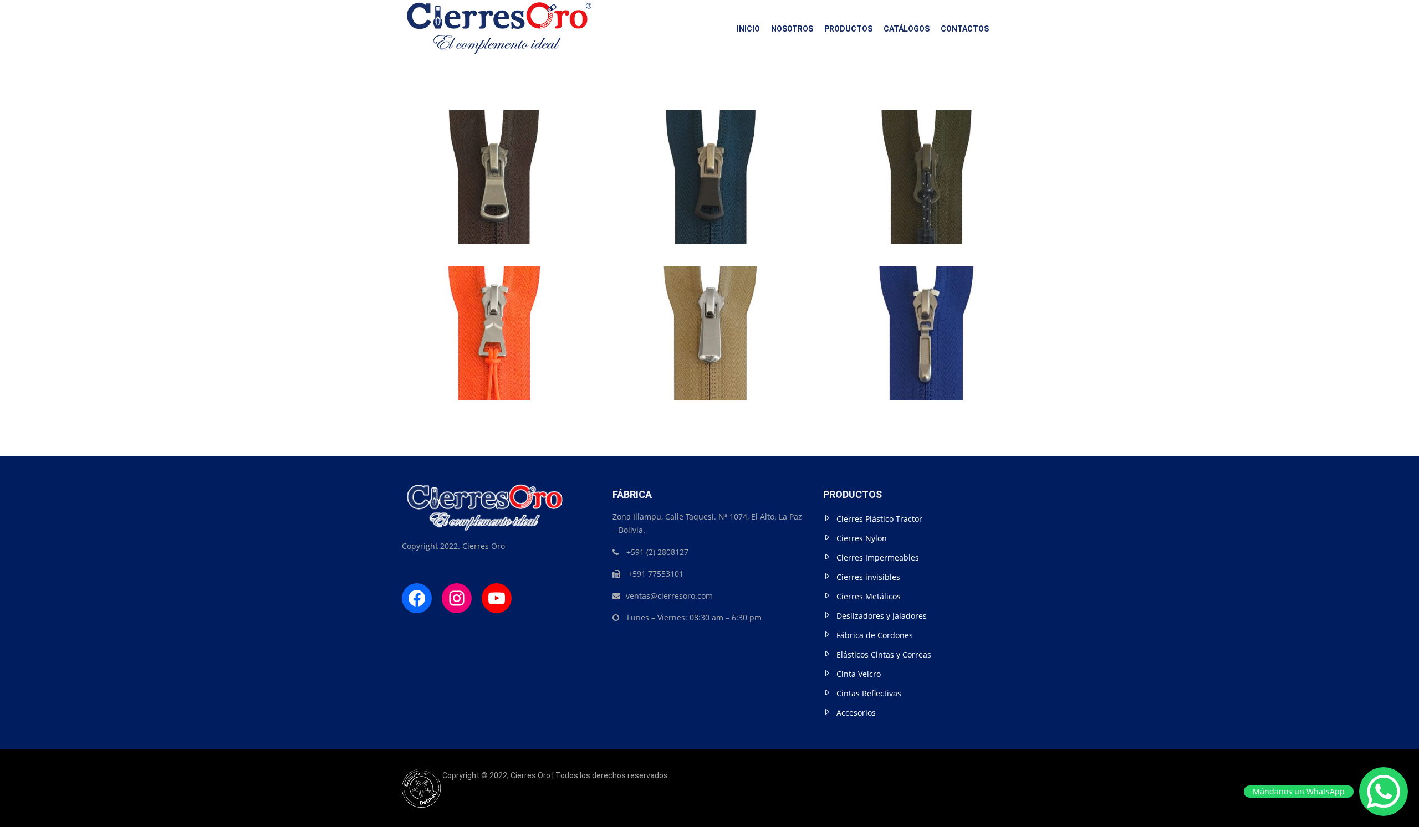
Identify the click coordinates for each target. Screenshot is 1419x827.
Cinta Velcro (858, 674)
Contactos (965, 28)
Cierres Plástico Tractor (879, 518)
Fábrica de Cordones (874, 635)
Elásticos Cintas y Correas (883, 654)
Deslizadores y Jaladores (881, 615)
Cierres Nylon (861, 538)
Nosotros (792, 28)
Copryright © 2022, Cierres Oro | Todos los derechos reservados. (555, 775)
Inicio (748, 28)
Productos (848, 28)
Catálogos (907, 28)
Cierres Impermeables (877, 557)
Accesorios (856, 712)
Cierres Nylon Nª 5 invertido (493, 140)
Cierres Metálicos (868, 596)
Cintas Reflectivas (868, 693)
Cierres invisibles (868, 577)
